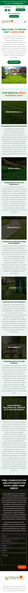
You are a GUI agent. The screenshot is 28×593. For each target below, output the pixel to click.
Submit (22, 567)
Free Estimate (14, 62)
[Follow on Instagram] (9, 10)
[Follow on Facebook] (6, 10)
